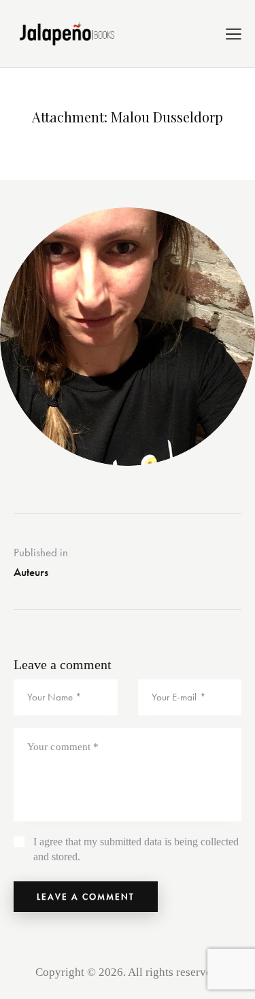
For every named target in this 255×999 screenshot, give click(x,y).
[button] (233, 34)
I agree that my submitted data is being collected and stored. (136, 849)
